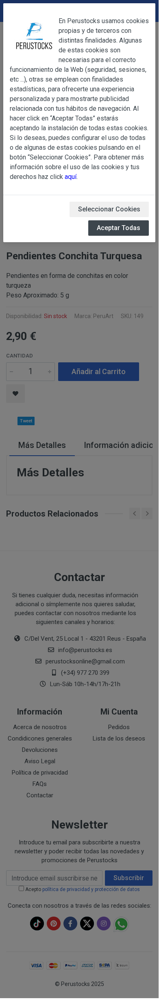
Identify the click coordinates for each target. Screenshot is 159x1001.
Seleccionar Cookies (109, 209)
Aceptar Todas (118, 228)
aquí (70, 177)
